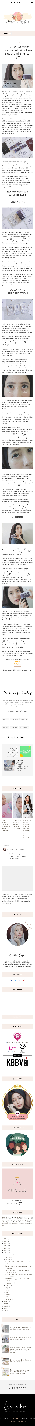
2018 (5, 1304)
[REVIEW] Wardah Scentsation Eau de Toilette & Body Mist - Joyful (21, 1328)
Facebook (18, 711)
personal (10, 1222)
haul (3, 1225)
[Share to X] (13, 737)
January (8, 1299)
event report (6, 1220)
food (21, 1222)
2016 (5, 1308)
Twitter (25, 711)
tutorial (27, 1222)
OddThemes (16, 1418)
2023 (5, 1246)
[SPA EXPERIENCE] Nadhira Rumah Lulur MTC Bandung (21, 1361)
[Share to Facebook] (8, 737)
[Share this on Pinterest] (17, 737)
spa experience (22, 1223)
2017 (5, 1306)
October (8, 1259)
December (9, 1255)
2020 (5, 1253)
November (9, 1257)
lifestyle (24, 719)
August (8, 1285)
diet (31, 1223)
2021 (5, 1250)
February (8, 1297)
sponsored (24, 727)
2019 (5, 1301)
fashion (16, 1222)
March (8, 1294)
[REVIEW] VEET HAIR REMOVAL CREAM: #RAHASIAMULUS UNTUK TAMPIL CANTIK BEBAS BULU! (20, 1371)
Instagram (10, 711)
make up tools (13, 1223)
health (15, 1220)
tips (28, 1223)
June (7, 1290)
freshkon (14, 719)
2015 (5, 1311)
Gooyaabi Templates (17, 1421)
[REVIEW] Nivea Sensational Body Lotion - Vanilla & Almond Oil (20, 1338)
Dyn (11, 849)
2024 (5, 1243)
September (9, 1283)
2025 (5, 1241)
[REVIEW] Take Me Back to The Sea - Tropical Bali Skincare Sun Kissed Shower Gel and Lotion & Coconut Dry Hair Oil (21, 1350)
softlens (14, 727)
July (7, 1288)
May (7, 1292)
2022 (5, 1248)
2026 (5, 1239)
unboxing (23, 1220)
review (5, 727)
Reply (11, 862)
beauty (17, 43)
